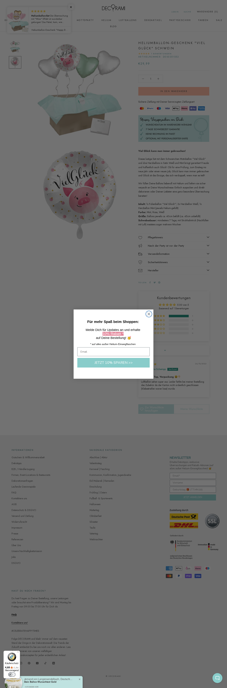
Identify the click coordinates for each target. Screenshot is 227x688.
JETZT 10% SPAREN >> (114, 362)
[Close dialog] (149, 314)
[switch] (11, 674)
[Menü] (18, 653)
